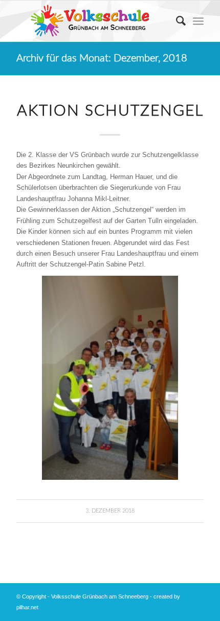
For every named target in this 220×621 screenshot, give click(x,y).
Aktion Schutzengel (110, 111)
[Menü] (198, 21)
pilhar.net (27, 607)
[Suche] (176, 21)
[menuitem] (176, 21)
